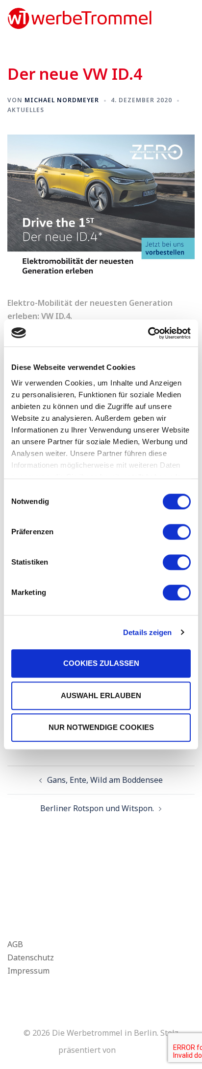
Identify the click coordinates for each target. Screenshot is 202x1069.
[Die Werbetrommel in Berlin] (79, 17)
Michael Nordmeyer (62, 100)
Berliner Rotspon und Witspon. (97, 808)
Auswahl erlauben (101, 695)
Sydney (131, 1050)
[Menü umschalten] (191, 18)
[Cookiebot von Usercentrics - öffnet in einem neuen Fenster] (148, 333)
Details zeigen (147, 632)
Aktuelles (25, 110)
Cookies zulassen (101, 663)
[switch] (177, 532)
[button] (171, 19)
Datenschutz (30, 957)
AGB (15, 944)
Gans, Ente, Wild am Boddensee (105, 779)
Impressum (28, 970)
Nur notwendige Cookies (101, 727)
